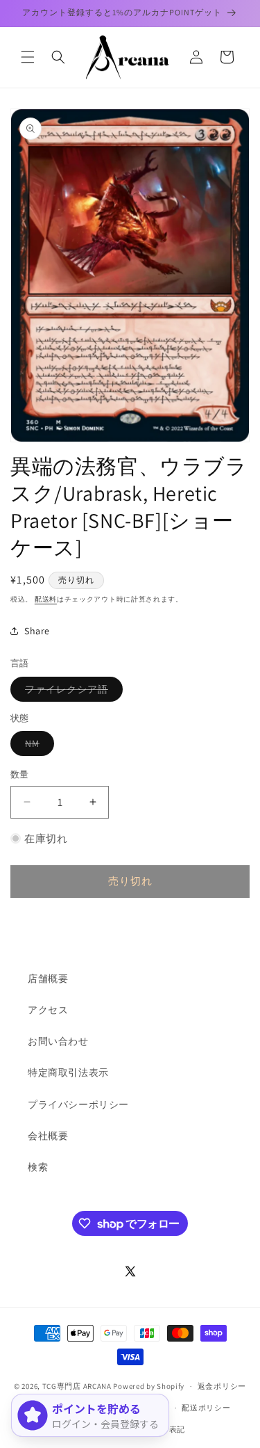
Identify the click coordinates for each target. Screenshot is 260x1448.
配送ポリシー (206, 1408)
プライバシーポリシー (78, 1104)
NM (37, 746)
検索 (38, 1167)
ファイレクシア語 (71, 692)
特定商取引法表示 (68, 1072)
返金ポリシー (222, 1386)
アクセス (48, 1010)
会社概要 (48, 1135)
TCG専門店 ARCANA (77, 1386)
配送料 (46, 599)
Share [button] (37, 631)
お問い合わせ (58, 1041)
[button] (27, 57)
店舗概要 (48, 978)
